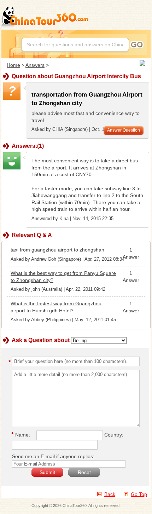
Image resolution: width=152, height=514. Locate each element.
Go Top (139, 494)
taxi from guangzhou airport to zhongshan (57, 250)
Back (109, 494)
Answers (35, 65)
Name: (21, 435)
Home (13, 65)
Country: (113, 435)
